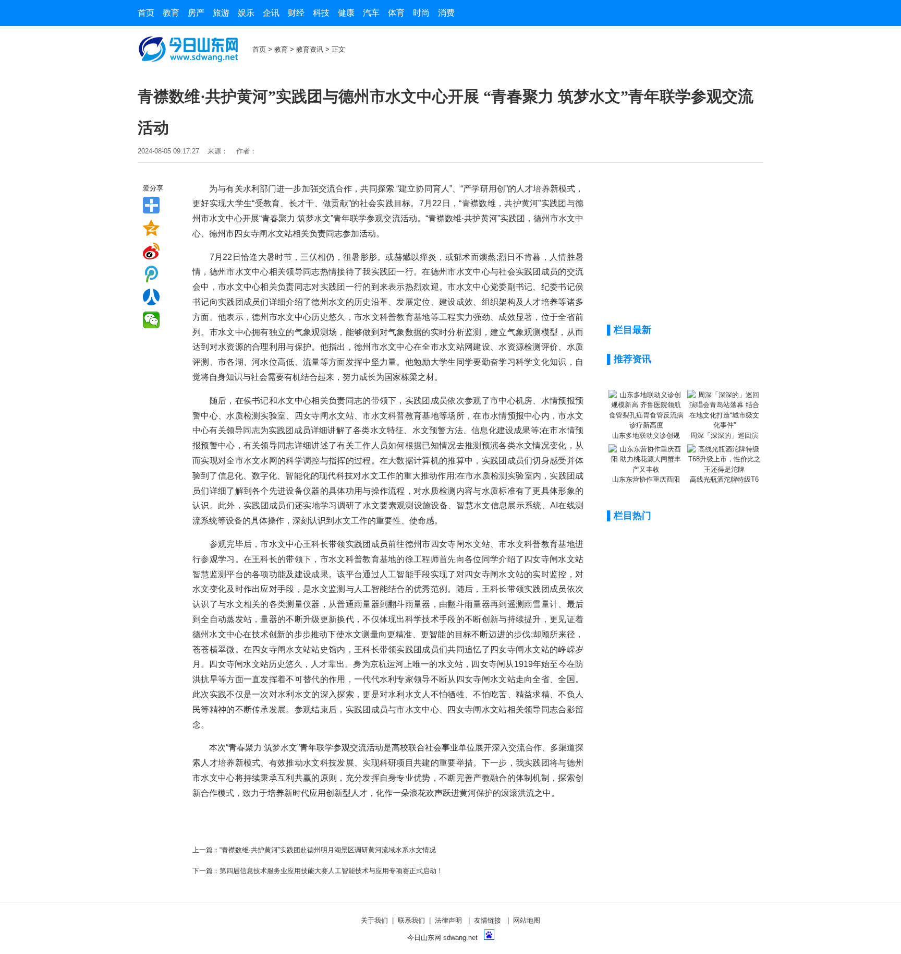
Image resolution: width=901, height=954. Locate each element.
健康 (346, 12)
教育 (171, 12)
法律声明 (448, 920)
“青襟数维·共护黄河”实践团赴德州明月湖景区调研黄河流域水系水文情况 (328, 850)
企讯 (271, 12)
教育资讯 (309, 49)
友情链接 (487, 920)
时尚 (421, 12)
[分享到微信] (151, 320)
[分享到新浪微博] (151, 251)
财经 (296, 12)
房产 (196, 12)
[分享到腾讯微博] (151, 274)
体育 (396, 12)
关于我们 (374, 920)
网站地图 (526, 920)
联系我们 (411, 920)
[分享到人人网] (151, 297)
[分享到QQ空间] (151, 228)
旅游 (221, 12)
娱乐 (246, 12)
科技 (321, 12)
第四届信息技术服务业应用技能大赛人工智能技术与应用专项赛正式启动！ (331, 871)
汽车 (371, 12)
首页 (146, 12)
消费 (446, 12)
